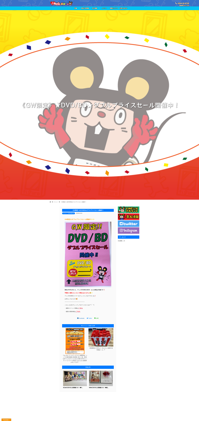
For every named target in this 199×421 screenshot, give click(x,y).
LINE (97, 318)
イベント (64, 213)
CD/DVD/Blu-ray (71, 213)
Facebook (81, 318)
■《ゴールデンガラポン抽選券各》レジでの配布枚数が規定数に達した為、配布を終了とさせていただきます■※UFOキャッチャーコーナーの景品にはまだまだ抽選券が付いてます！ (75, 359)
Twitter (90, 318)
